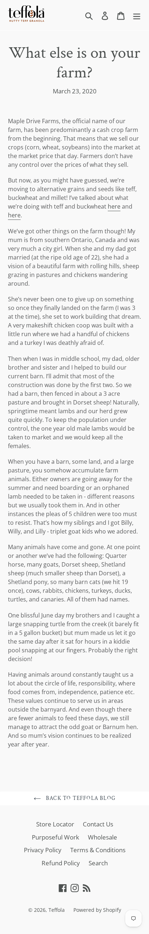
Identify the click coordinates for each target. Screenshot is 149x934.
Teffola (56, 909)
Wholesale (102, 837)
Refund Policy (61, 863)
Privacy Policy (42, 850)
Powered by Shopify (97, 909)
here (114, 206)
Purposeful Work (55, 837)
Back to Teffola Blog (79, 798)
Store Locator (55, 824)
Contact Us (98, 824)
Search (98, 863)
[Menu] (137, 15)
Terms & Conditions (97, 850)
